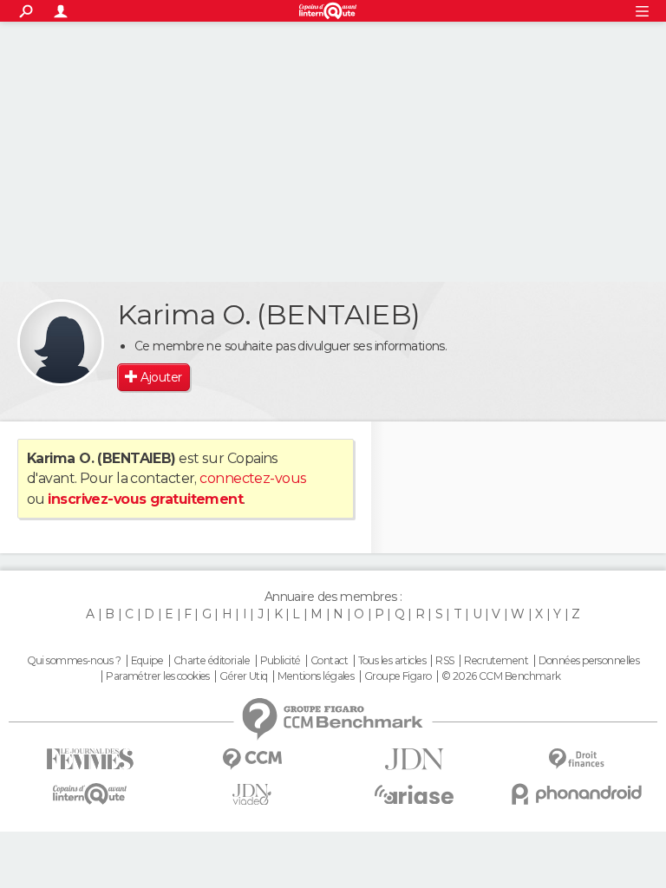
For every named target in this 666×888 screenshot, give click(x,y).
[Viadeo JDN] (252, 795)
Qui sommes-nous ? (74, 661)
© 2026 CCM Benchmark (501, 676)
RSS (444, 661)
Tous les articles (392, 661)
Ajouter (160, 377)
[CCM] (252, 759)
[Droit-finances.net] (576, 759)
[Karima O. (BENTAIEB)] (60, 342)
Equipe (147, 661)
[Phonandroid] (576, 794)
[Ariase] (414, 794)
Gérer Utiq (243, 676)
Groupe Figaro (398, 676)
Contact (329, 661)
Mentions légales (316, 676)
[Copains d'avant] (90, 794)
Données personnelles (589, 661)
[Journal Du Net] (414, 759)
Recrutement (496, 661)
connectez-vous (252, 478)
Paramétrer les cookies (158, 676)
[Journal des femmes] (90, 759)
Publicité (280, 661)
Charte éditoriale (211, 661)
